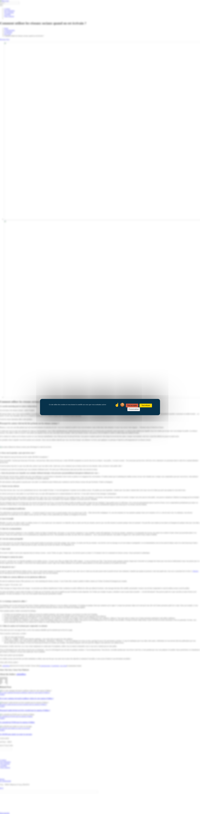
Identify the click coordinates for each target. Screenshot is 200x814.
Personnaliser (134, 409)
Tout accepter (132, 405)
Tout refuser (145, 405)
